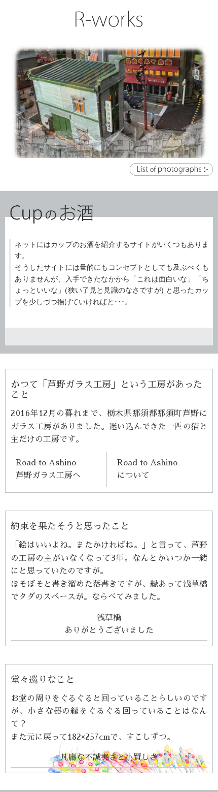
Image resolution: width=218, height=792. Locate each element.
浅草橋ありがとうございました (109, 624)
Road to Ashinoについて (147, 469)
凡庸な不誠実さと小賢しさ (109, 757)
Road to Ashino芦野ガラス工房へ (48, 469)
